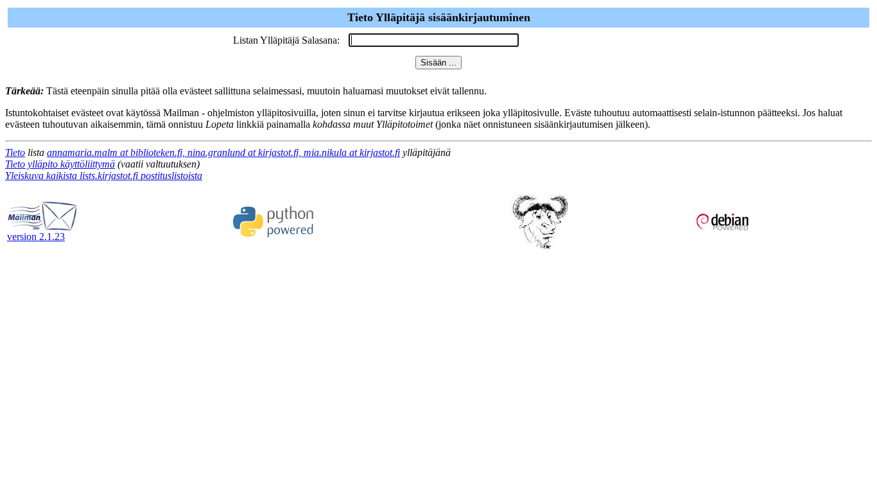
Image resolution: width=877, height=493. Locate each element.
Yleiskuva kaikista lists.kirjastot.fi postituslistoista (103, 175)
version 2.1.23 (36, 236)
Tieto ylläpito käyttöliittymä (60, 164)
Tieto (15, 152)
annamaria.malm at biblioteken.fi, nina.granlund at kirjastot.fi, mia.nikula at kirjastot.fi (223, 152)
